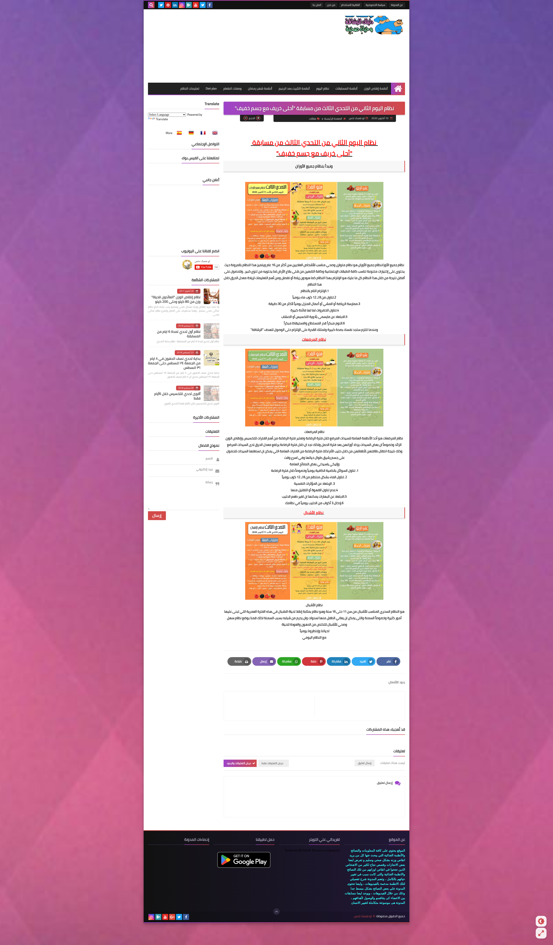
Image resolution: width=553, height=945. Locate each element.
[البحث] (151, 5)
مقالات (312, 118)
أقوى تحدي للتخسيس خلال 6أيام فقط (177, 395)
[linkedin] (175, 5)
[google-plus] (172, 917)
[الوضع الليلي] (541, 921)
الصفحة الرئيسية (333, 118)
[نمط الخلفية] (541, 933)
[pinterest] (168, 5)
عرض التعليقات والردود (239, 763)
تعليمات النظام (189, 88)
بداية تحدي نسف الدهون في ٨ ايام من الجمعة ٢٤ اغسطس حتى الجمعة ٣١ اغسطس (174, 363)
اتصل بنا (317, 4)
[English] (213, 133)
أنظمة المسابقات (346, 88)
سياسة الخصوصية (375, 4)
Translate (162, 119)
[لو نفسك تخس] (373, 25)
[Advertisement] (226, 46)
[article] (271, 706)
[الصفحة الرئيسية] (398, 89)
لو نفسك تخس (363, 916)
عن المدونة (397, 4)
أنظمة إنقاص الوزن (376, 88)
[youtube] (196, 5)
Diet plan (211, 88)
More (169, 133)
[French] (201, 133)
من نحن (331, 4)
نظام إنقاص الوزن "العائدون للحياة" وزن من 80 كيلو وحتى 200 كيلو (175, 299)
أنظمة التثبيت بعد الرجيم (294, 88)
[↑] (276, 911)
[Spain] (178, 133)
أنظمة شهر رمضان (260, 88)
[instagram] (182, 5)
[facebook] (210, 5)
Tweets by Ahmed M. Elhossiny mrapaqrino (312, 850)
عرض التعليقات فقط (272, 763)
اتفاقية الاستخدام (350, 4)
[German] (189, 133)
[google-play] (189, 5)
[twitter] (203, 5)
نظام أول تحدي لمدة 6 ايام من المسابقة (178, 333)
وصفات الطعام (232, 88)
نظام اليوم (322, 88)
